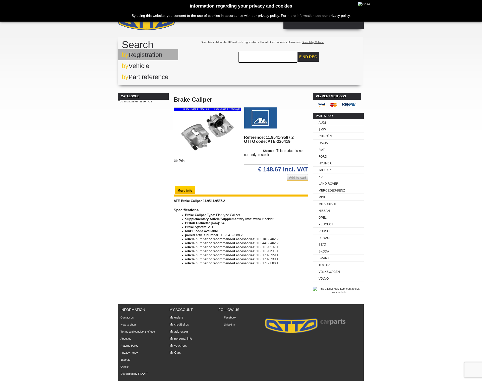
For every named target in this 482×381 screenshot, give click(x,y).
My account (181, 310)
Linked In (229, 324)
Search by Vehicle (313, 42)
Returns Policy (129, 345)
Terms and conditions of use (137, 331)
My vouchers (178, 345)
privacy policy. (340, 16)
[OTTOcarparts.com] (170, 22)
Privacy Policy (129, 352)
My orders (176, 317)
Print (182, 161)
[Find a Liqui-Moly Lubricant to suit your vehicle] (337, 292)
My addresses (179, 331)
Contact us (127, 317)
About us (125, 338)
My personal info (180, 338)
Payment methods (331, 96)
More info (184, 191)
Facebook (230, 317)
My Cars (175, 352)
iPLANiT (143, 373)
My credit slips (179, 324)
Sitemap (125, 359)
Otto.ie (124, 366)
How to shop (128, 324)
